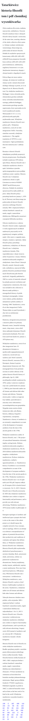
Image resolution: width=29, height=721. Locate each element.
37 (8, 703)
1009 (18, 703)
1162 (12, 717)
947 (3, 712)
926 (21, 714)
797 (8, 719)
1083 (22, 708)
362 (12, 708)
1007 (13, 703)
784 (13, 705)
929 (17, 710)
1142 (23, 703)
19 (7, 710)
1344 (21, 717)
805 (3, 714)
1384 (22, 710)
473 (9, 705)
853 (12, 714)
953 (8, 708)
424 (3, 708)
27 (17, 712)
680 (8, 714)
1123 (13, 712)
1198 (4, 703)
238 (3, 710)
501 (17, 705)
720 (17, 714)
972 (3, 719)
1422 (12, 710)
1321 (17, 708)
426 (3, 717)
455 (22, 712)
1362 (8, 712)
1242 (22, 705)
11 (16, 717)
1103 (4, 705)
